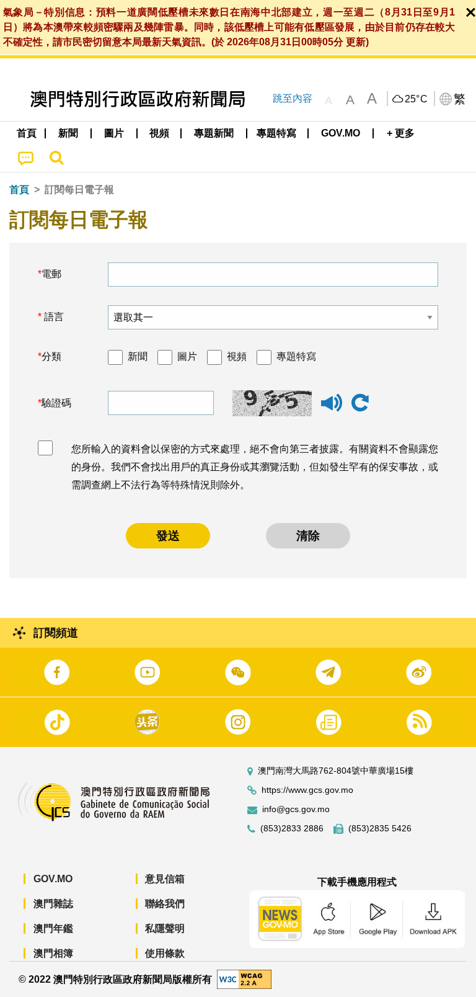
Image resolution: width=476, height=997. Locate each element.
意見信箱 (165, 879)
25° (416, 99)
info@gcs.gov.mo (296, 809)
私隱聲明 (165, 928)
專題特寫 (296, 356)
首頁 (19, 189)
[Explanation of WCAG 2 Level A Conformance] (244, 978)
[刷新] (360, 403)
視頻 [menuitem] (159, 133)
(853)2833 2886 (292, 828)
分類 (51, 356)
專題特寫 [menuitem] (276, 133)
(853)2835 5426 (380, 828)
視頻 (237, 356)
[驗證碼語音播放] (331, 408)
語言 (53, 316)
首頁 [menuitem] (27, 133)
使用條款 (165, 953)
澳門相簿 (53, 953)
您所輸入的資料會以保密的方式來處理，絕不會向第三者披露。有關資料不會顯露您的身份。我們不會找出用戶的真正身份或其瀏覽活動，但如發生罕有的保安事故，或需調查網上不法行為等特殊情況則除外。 (254, 467)
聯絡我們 (165, 903)
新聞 (138, 356)
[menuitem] (69, 133)
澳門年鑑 (53, 928)
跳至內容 (292, 98)
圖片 (187, 356)
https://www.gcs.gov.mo (307, 790)
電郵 (51, 274)
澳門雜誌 (53, 903)
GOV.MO (53, 879)
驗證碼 (56, 403)
